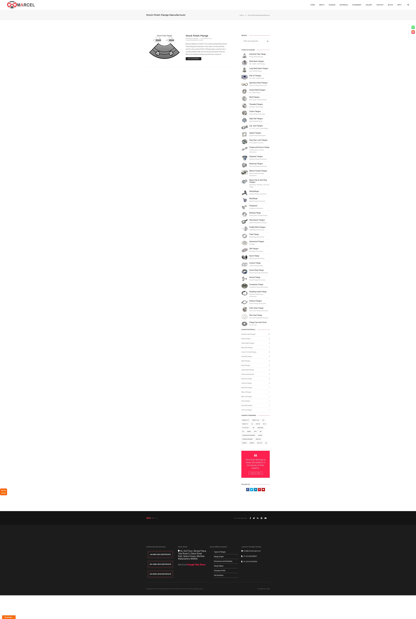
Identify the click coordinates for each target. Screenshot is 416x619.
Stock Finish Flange (197, 35)
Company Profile (219, 570)
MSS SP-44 (258, 439)
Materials (344, 5)
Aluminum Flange (246, 379)
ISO (243, 431)
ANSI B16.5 (245, 424)
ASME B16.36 (255, 420)
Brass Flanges (245, 401)
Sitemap (191, 589)
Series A (244, 443)
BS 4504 (258, 424)
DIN (263, 420)
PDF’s (399, 5)
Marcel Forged (193, 38)
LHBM (268, 589)
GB (266, 443)
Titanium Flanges (246, 383)
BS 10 (264, 424)
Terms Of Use (184, 589)
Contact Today (255, 473)
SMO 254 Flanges (246, 396)
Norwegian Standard (248, 435)
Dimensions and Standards (223, 561)
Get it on (192, 564)
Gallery (369, 5)
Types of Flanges (220, 552)
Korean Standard (247, 439)
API (261, 431)
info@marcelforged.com (252, 551)
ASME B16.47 (245, 420)
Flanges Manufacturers (194, 40)
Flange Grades (219, 556)
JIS (252, 424)
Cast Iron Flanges (246, 410)
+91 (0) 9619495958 (250, 561)
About (321, 5)
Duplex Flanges (245, 338)
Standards (356, 5)
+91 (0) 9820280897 (250, 556)
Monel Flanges (245, 361)
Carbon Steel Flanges (247, 374)
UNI (253, 427)
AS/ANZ (260, 435)
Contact (380, 5)
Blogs (390, 5)
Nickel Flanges (245, 365)
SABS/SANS (260, 427)
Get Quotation (218, 575)
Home (312, 5)
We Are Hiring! (3, 491)
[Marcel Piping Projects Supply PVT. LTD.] (21, 5)
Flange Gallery (218, 566)
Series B (252, 443)
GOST (255, 431)
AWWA (249, 431)
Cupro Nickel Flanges (247, 370)
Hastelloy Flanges (246, 356)
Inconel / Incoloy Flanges (248, 352)
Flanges (332, 5)
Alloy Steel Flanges (247, 347)
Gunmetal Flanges (246, 405)
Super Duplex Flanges (247, 343)
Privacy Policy (175, 589)
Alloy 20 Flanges (246, 392)
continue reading (193, 58)
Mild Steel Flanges (246, 387)
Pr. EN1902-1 (245, 427)
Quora (201, 589)
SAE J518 (259, 443)
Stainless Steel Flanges (248, 334)
